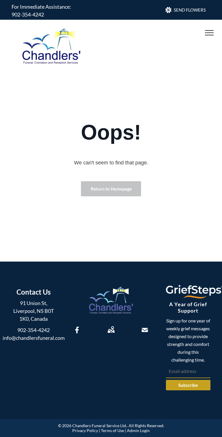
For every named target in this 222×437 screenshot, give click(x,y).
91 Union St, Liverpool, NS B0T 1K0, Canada (33, 311)
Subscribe (188, 385)
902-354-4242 (28, 14)
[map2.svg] (111, 334)
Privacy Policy (85, 430)
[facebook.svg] (77, 334)
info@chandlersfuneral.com (34, 338)
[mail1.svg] (145, 334)
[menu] (209, 32)
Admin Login (138, 430)
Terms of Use (112, 430)
